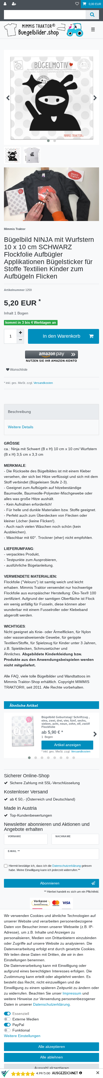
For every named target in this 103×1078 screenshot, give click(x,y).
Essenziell (20, 1013)
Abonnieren (49, 883)
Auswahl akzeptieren (51, 1068)
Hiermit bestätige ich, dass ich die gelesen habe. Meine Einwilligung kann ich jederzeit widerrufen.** (50, 868)
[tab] (51, 412)
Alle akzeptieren (51, 1046)
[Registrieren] (14, 4)
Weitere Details (20, 427)
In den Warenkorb (61, 336)
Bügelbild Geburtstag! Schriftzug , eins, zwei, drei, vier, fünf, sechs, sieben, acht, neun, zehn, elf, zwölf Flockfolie (65, 721)
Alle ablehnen (51, 1057)
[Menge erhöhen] (20, 332)
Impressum (72, 993)
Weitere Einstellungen (22, 1036)
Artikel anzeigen (67, 745)
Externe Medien (25, 1019)
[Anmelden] (5, 4)
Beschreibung (19, 411)
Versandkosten (43, 382)
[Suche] (92, 14)
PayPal (18, 1025)
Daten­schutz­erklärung (51, 1004)
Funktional (21, 1030)
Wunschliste (18, 369)
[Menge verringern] (20, 340)
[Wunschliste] (77, 4)
